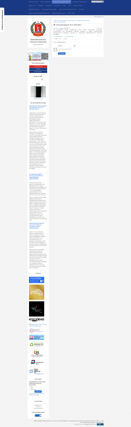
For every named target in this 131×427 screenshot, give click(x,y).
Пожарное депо (38, 98)
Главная (55, 20)
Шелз (94, 424)
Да (31, 386)
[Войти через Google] (74, 46)
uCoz (81, 424)
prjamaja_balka (69, 36)
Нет (32, 388)
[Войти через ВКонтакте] (67, 46)
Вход (102, 16)
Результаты (32, 393)
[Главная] (38, 36)
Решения (38, 69)
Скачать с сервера (59, 28)
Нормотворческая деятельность (67, 20)
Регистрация (97, 16)
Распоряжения (38, 71)
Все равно (33, 389)
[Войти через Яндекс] (72, 46)
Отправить (62, 53)
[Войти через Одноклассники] (77, 46)
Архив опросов (40, 393)
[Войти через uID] (64, 46)
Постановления (61, 22)
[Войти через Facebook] (69, 46)
